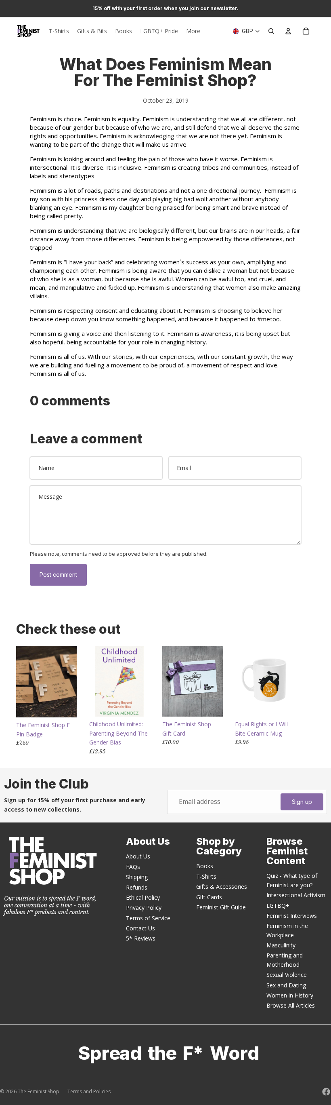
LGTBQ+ (277, 905)
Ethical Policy (143, 897)
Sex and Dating (286, 985)
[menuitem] (193, 31)
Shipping (137, 877)
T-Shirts (206, 876)
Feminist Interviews (291, 915)
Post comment (58, 574)
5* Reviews (140, 938)
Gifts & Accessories (221, 886)
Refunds (136, 887)
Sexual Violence (286, 974)
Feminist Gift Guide (221, 907)
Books (204, 866)
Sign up (302, 801)
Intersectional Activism (295, 895)
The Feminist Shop (38, 1091)
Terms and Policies (89, 1091)
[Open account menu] (288, 31)
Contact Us (140, 928)
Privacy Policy (143, 907)
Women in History (289, 995)
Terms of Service (148, 918)
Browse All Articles (290, 1005)
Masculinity (280, 945)
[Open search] (271, 31)
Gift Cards (209, 897)
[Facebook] (326, 1092)
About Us (138, 856)
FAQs (133, 867)
